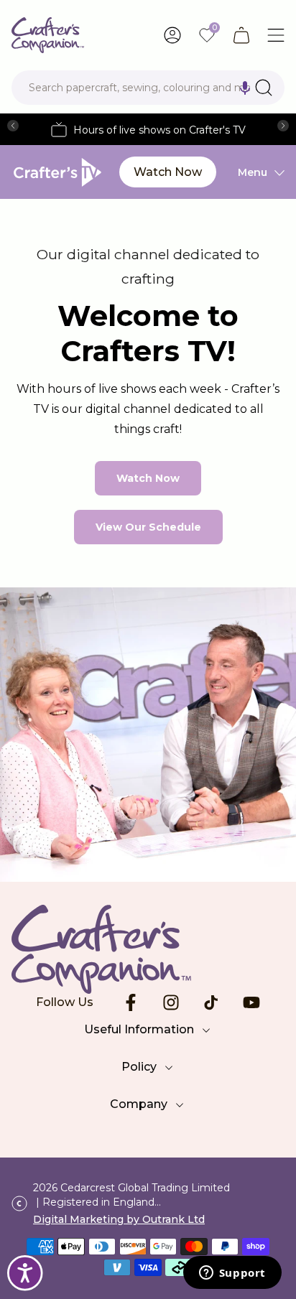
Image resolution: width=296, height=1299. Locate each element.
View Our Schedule (148, 527)
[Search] (263, 87)
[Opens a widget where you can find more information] (232, 1274)
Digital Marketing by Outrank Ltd (119, 1219)
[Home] (47, 35)
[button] (245, 87)
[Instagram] (171, 1002)
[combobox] (148, 87)
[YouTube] (251, 1002)
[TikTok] (211, 1002)
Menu (252, 172)
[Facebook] (130, 1002)
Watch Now (168, 172)
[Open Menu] (276, 35)
